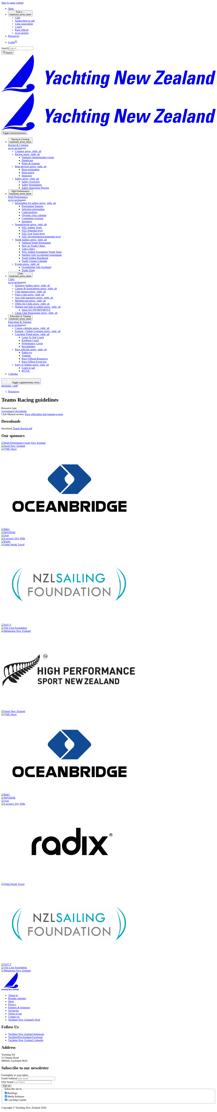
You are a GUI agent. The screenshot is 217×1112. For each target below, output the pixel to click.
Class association (24, 23)
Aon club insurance (34, 297)
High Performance (20, 192)
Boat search (28, 172)
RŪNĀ (26, 370)
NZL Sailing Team (32, 227)
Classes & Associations (36, 288)
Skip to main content (12, 2)
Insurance (27, 175)
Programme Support (32, 206)
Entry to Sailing (32, 364)
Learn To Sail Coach (33, 337)
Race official (21, 29)
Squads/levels (31, 224)
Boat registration (30, 169)
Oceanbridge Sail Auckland (36, 267)
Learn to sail (28, 367)
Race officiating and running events (44, 414)
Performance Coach (32, 343)
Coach (18, 26)
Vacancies (13, 1010)
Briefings (12, 1093)
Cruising (28, 151)
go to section (21, 33)
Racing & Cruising (20, 140)
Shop (11, 8)
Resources (13, 36)
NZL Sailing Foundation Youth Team (42, 251)
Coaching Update (16, 1099)
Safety (27, 178)
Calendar (13, 373)
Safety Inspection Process (35, 187)
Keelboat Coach (30, 340)
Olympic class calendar (34, 215)
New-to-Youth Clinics (33, 245)
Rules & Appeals (31, 163)
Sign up (6, 1085)
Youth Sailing (31, 239)
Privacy (12, 1004)
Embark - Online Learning (37, 331)
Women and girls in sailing (38, 306)
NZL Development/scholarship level (41, 236)
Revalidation (28, 346)
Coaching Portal (32, 334)
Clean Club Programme (36, 312)
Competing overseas (32, 218)
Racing (27, 154)
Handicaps (27, 160)
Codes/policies (29, 212)
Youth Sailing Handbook (35, 258)
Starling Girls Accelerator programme (42, 255)
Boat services (30, 166)
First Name (7, 1081)
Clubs (20, 274)
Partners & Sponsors (19, 1007)
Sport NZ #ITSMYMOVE (36, 309)
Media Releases (15, 1096)
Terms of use (15, 1013)
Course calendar (32, 328)
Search (5, 48)
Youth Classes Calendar (34, 261)
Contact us (13, 1016)
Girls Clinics (28, 248)
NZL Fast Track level (33, 233)
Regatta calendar (17, 998)
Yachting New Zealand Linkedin (25, 1040)
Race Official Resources (35, 358)
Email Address (9, 1078)
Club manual (30, 291)
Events (27, 264)
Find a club (29, 294)
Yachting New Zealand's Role (24, 1019)
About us (13, 995)
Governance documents (14, 411)
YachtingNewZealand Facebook (25, 1037)
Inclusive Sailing (32, 285)
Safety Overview (31, 181)
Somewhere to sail (25, 20)
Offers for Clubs (32, 303)
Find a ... (20, 13)
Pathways (27, 352)
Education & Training (20, 317)
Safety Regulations (32, 184)
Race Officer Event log (34, 361)
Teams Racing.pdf (22, 428)
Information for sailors (35, 203)
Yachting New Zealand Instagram (26, 1034)
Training (26, 355)
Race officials (31, 349)
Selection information (33, 209)
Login (11, 42)
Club (17, 17)
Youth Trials (28, 270)
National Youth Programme (36, 242)
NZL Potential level (32, 230)
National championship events (38, 157)
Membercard (30, 300)
